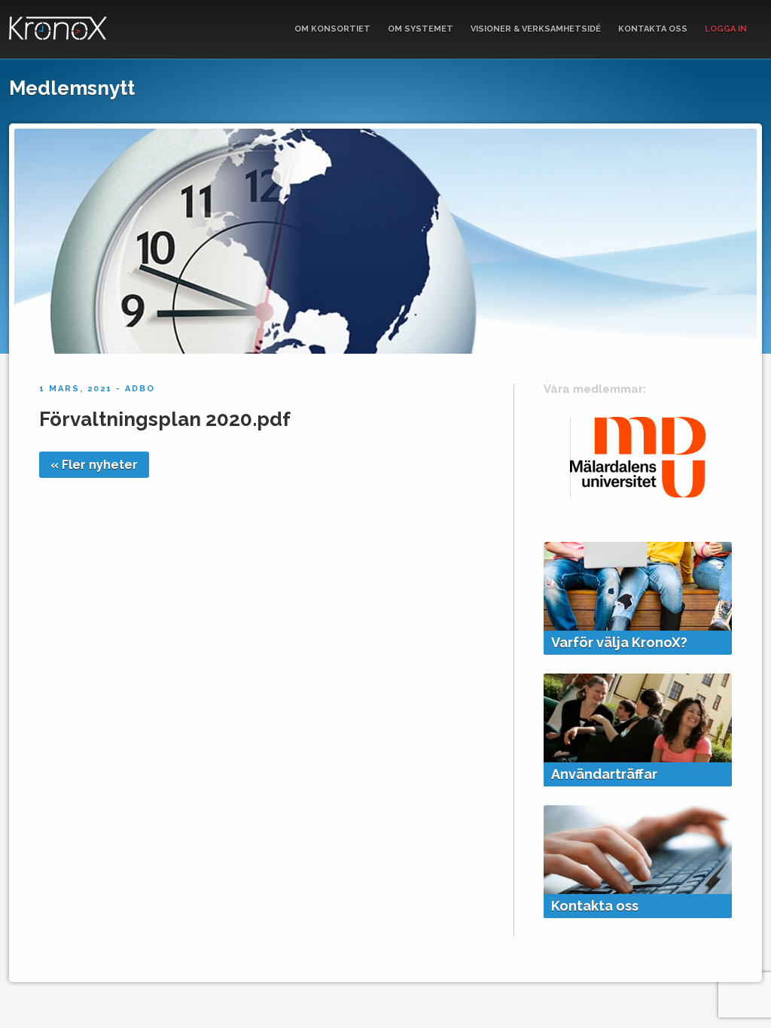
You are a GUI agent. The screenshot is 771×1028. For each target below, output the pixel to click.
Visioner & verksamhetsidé (536, 29)
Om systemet (420, 29)
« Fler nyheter (94, 465)
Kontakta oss (652, 29)
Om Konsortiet (332, 29)
